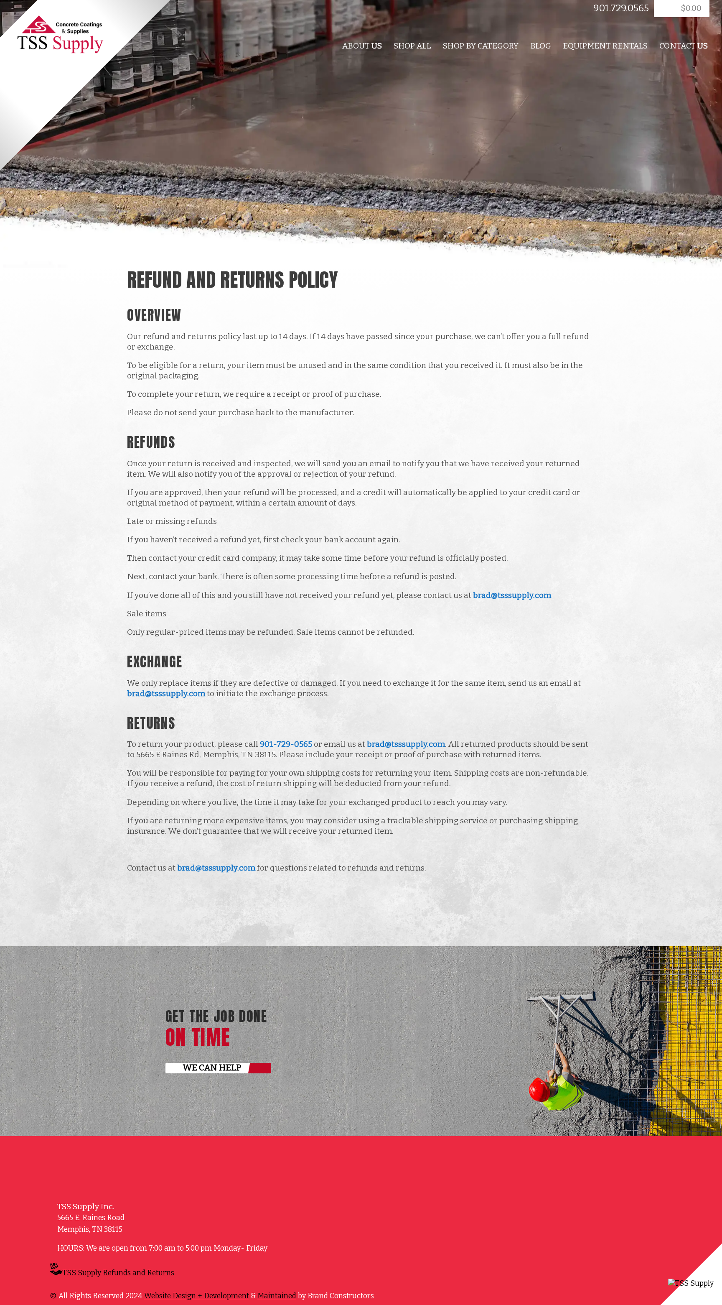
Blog (540, 46)
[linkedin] (180, 11)
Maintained (276, 1296)
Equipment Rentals (605, 46)
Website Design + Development (196, 1296)
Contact (683, 46)
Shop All (412, 46)
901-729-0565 (286, 744)
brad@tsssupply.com (512, 595)
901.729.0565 (621, 8)
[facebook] (170, 11)
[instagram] (207, 1274)
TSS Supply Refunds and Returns (118, 1273)
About (362, 46)
